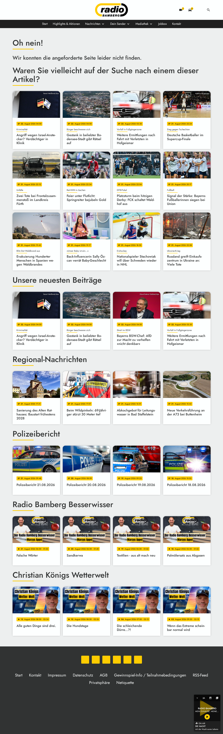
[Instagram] (29, 10)
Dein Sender (118, 24)
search (208, 10)
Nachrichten (92, 24)
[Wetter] (199, 10)
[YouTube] (35, 10)
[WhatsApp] (16, 10)
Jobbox (162, 24)
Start (45, 24)
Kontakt (176, 24)
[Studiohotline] (49, 10)
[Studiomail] (42, 10)
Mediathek (142, 24)
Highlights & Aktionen (66, 24)
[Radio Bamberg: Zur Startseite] (111, 10)
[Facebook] (22, 10)
